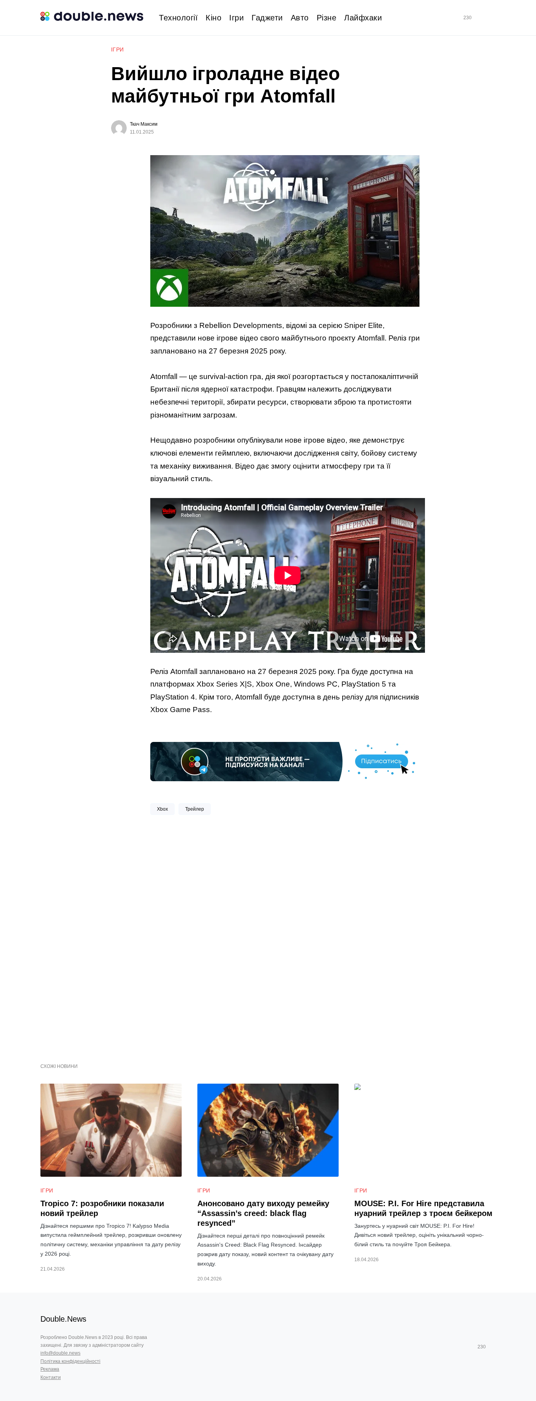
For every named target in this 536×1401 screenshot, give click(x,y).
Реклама (49, 1369)
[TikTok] (478, 17)
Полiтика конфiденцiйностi (70, 1361)
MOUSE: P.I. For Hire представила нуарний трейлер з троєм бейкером (423, 1208)
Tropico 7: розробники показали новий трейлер (102, 1208)
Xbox (162, 809)
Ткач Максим (143, 124)
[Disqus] (287, 936)
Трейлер (194, 809)
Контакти (50, 1377)
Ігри (117, 49)
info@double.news (60, 1353)
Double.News (63, 1319)
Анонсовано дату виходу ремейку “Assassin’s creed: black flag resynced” (263, 1213)
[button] (492, 18)
